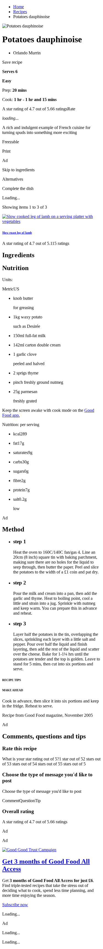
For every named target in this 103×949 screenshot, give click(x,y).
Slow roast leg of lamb (17, 232)
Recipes (20, 11)
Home (18, 6)
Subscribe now (15, 904)
